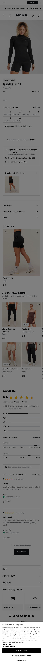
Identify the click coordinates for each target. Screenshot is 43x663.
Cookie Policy (7, 644)
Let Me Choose (21, 660)
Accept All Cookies (21, 650)
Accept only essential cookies (21, 655)
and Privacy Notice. (9, 646)
